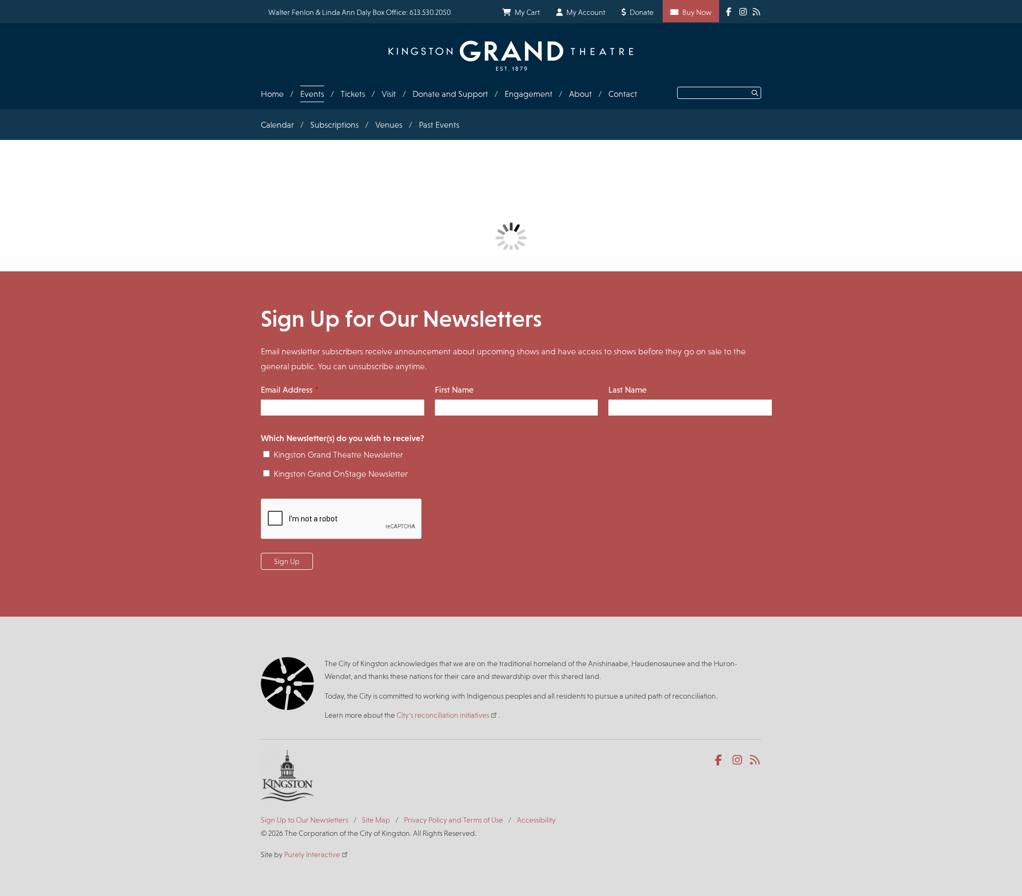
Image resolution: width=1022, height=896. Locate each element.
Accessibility (536, 820)
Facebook (720, 760)
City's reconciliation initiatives (443, 715)
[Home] (511, 55)
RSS (755, 760)
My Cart (527, 12)
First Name (454, 389)
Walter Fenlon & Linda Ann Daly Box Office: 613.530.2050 (359, 12)
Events (312, 93)
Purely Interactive (312, 854)
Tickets (353, 93)
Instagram (738, 760)
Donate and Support (450, 93)
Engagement (529, 93)
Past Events (439, 124)
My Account (585, 12)
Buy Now (697, 12)
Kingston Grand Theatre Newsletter (338, 454)
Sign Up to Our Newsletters (304, 820)
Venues (388, 124)
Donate (642, 12)
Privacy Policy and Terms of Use (453, 820)
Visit (389, 93)
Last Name (627, 389)
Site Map (376, 820)
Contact (622, 93)
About (580, 93)
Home (272, 93)
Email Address (286, 389)
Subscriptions (334, 124)
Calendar (277, 124)
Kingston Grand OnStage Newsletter (341, 473)
